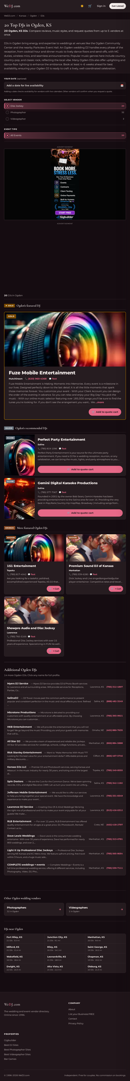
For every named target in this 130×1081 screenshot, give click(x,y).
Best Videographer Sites (17, 1054)
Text (53, 378)
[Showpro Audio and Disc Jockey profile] (34, 610)
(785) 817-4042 (18, 574)
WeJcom (12, 6)
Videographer (18, 118)
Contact (72, 1018)
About (71, 1009)
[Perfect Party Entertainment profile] (19, 455)
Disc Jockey (16, 106)
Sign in (101, 5)
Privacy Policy (75, 1023)
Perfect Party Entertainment (61, 440)
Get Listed (118, 6)
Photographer (18, 112)
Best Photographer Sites (17, 1049)
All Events (15, 135)
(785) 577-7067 (49, 492)
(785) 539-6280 (80, 574)
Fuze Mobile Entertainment (42, 372)
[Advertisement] (65, 257)
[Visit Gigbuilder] (65, 184)
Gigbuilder (10, 1040)
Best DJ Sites (11, 1045)
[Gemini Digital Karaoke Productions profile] (19, 498)
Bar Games (10, 1059)
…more (99, 402)
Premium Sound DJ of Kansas (91, 566)
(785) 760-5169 (18, 636)
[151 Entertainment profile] (34, 547)
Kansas (22, 15)
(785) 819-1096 (49, 448)
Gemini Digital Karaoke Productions (67, 483)
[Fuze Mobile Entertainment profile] (65, 339)
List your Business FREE (81, 1014)
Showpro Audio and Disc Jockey (31, 628)
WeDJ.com (9, 15)
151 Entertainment (21, 566)
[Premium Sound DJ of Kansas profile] (96, 547)
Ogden (33, 15)
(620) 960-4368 (37, 378)
